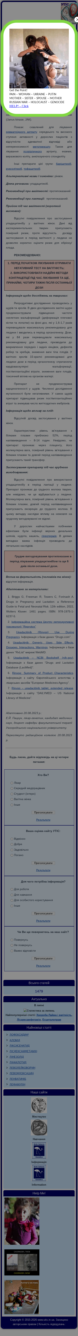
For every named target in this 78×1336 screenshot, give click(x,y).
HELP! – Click (19, 106)
